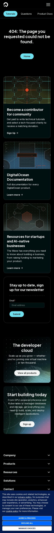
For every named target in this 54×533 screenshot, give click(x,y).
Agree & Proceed (27, 518)
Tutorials (10, 13)
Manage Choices (27, 528)
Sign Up (11, 133)
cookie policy (12, 511)
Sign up (27, 424)
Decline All (27, 523)
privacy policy (24, 497)
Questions (26, 13)
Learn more (13, 194)
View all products (27, 373)
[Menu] (48, 4)
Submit (16, 314)
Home (27, 56)
